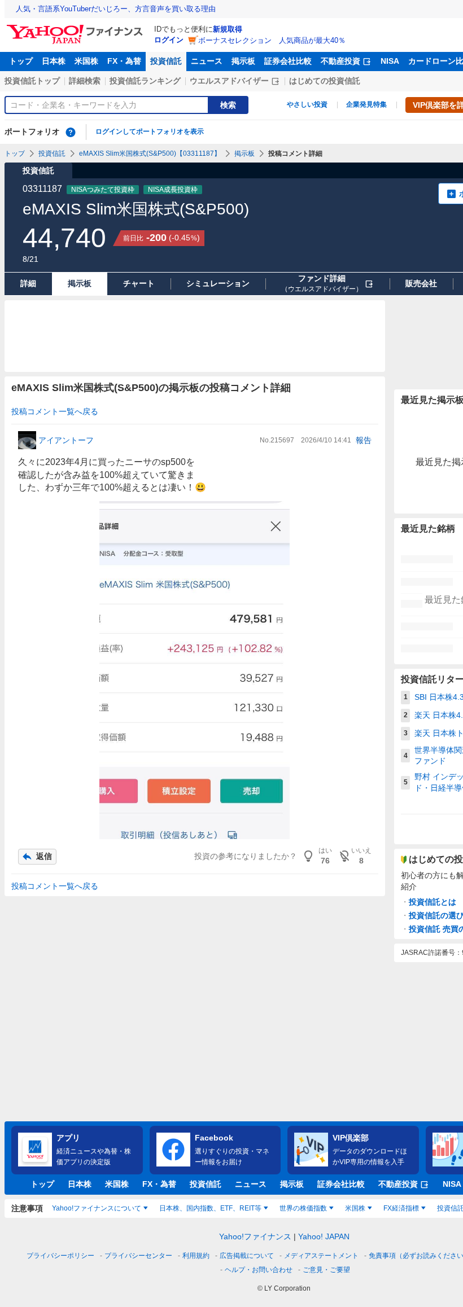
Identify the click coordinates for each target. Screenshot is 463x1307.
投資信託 (166, 60)
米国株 (86, 60)
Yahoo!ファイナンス (255, 1236)
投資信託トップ (32, 80)
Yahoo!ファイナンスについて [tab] (96, 1208)
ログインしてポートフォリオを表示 (149, 131)
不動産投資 (340, 60)
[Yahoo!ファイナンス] (76, 27)
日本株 (53, 60)
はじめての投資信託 (324, 80)
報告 (364, 440)
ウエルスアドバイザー (229, 80)
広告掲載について (247, 1256)
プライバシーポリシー (60, 1256)
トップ (21, 60)
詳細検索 (85, 80)
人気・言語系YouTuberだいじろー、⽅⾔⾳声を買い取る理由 (116, 9)
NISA (390, 60)
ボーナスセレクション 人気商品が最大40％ (272, 40)
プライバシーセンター (138, 1256)
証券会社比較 (288, 60)
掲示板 (243, 60)
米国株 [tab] (355, 1208)
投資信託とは (432, 901)
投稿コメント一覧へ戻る (54, 411)
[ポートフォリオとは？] (70, 132)
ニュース (206, 60)
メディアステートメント (321, 1256)
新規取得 (227, 29)
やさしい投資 (307, 104)
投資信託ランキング (145, 80)
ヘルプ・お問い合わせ (258, 1270)
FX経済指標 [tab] (401, 1208)
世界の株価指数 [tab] (303, 1208)
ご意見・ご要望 (326, 1270)
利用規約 (195, 1256)
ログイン (169, 40)
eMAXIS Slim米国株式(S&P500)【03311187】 (150, 153)
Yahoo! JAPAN (324, 1236)
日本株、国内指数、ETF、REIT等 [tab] (210, 1208)
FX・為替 (124, 60)
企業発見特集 (366, 104)
